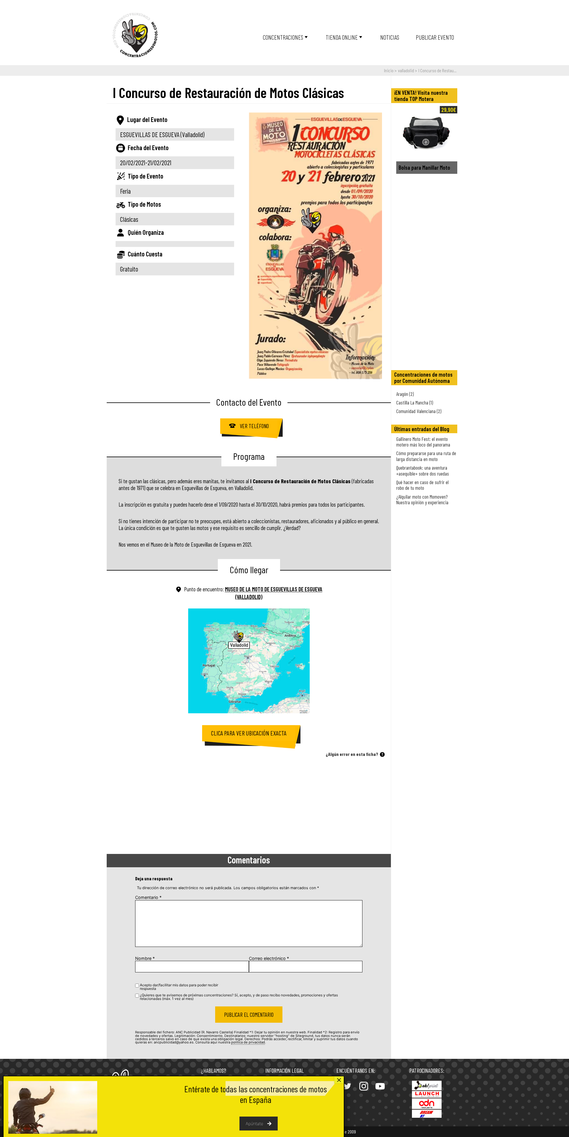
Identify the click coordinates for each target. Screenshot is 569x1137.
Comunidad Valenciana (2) (418, 411)
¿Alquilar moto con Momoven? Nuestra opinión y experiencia (422, 499)
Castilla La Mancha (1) (414, 402)
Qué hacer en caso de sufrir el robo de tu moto (422, 485)
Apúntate (254, 1123)
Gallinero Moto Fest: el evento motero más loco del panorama (423, 442)
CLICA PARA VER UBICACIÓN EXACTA (249, 733)
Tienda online (342, 37)
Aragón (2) (405, 394)
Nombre (145, 958)
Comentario (148, 897)
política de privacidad (248, 1042)
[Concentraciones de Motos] (135, 35)
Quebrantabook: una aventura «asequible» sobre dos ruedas (422, 470)
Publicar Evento (435, 37)
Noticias (389, 37)
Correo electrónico (269, 958)
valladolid (406, 70)
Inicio (389, 70)
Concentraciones (283, 37)
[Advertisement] (249, 806)
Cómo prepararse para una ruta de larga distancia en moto (426, 456)
